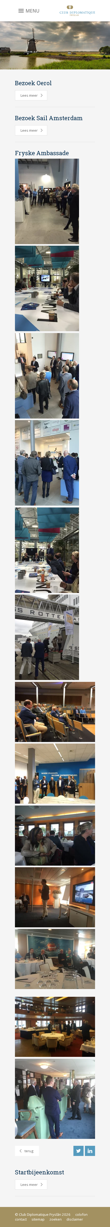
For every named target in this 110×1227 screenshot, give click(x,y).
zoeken (55, 1219)
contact (21, 1219)
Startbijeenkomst (39, 1172)
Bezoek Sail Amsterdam (49, 118)
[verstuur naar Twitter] (78, 1151)
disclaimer (74, 1219)
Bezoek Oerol (33, 83)
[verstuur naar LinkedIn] (90, 1151)
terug (29, 1150)
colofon (81, 1214)
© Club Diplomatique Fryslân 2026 (42, 1214)
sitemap (38, 1219)
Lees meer (29, 95)
